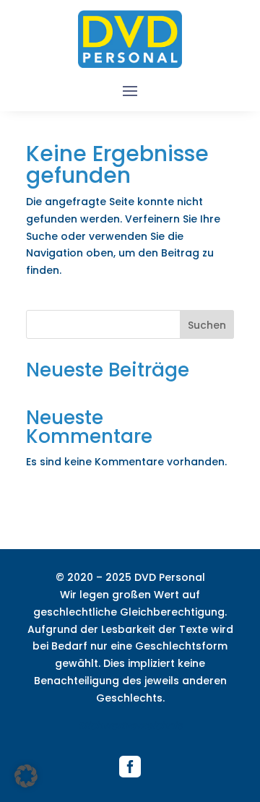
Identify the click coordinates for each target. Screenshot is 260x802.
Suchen (207, 325)
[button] (26, 776)
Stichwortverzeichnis (130, 725)
